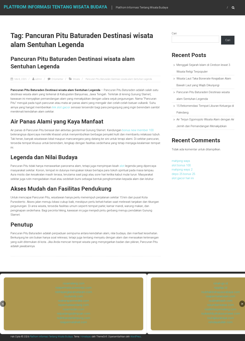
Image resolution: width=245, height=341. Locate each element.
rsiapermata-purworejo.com (73, 287)
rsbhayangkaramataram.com (73, 292)
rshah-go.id (220, 283)
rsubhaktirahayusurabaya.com (220, 292)
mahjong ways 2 (182, 169)
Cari (174, 33)
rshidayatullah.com (220, 322)
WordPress (135, 336)
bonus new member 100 (138, 130)
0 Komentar (57, 79)
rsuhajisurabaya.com (220, 318)
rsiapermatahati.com (73, 322)
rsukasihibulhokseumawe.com (220, 313)
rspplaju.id (220, 287)
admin (38, 79)
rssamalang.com (73, 283)
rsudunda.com (73, 296)
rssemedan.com (73, 309)
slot (122, 166)
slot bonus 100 (181, 165)
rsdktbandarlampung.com (73, 318)
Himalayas (85, 336)
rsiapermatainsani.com (220, 296)
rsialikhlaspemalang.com (220, 309)
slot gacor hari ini (183, 178)
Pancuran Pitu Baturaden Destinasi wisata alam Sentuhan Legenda (119, 79)
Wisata (76, 79)
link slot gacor (61, 107)
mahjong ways (181, 161)
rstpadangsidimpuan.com (73, 313)
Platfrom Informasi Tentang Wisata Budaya (55, 7)
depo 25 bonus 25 (183, 174)
